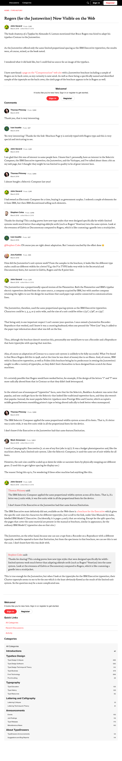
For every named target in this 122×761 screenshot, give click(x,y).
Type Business (62, 671)
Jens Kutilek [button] (16, 255)
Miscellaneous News (62, 725)
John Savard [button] (16, 26)
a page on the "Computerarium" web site (42, 73)
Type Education (62, 686)
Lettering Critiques (62, 702)
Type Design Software (62, 664)
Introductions (61, 651)
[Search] (88, 3)
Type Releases (62, 722)
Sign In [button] (52, 98)
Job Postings (62, 718)
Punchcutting (62, 678)
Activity (9, 633)
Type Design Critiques (62, 660)
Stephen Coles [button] (17, 212)
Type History (62, 690)
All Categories (12, 623)
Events (62, 714)
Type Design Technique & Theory (62, 667)
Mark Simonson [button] (17, 440)
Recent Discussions (14, 628)
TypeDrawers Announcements (62, 734)
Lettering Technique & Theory (62, 706)
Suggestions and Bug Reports (62, 737)
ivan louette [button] (15, 128)
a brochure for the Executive (91, 511)
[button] (6, 27)
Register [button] (67, 98)
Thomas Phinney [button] (18, 110)
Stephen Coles (15, 555)
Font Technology (62, 674)
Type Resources (62, 694)
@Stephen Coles (12, 245)
